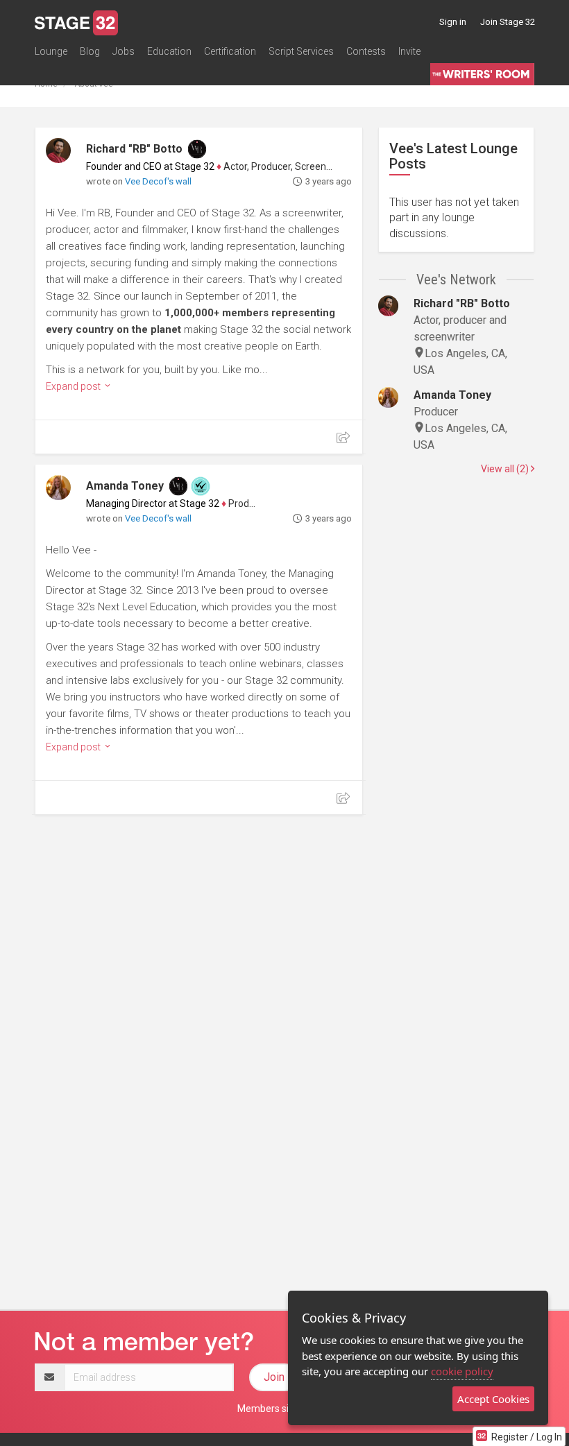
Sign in (452, 22)
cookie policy (462, 1371)
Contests (366, 51)
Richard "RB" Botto (134, 148)
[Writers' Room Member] (197, 149)
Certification (230, 51)
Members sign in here (284, 1408)
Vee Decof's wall (158, 181)
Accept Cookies (493, 1399)
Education (169, 51)
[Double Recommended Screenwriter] (200, 486)
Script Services (301, 51)
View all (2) (506, 468)
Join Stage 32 (507, 22)
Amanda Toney (125, 485)
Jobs (123, 51)
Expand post (74, 386)
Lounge (51, 51)
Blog (90, 51)
